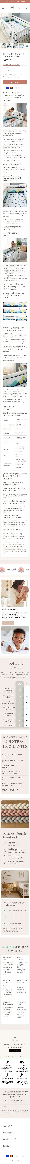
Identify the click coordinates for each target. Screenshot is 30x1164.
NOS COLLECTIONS (8, 623)
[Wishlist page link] (19, 8)
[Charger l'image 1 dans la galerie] (3, 45)
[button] (3, 8)
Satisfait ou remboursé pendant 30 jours (14, 549)
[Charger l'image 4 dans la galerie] (21, 45)
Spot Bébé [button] (7, 1126)
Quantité (5, 67)
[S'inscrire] (26, 1107)
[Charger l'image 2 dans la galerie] (9, 45)
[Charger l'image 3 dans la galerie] (15, 45)
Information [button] (8, 1132)
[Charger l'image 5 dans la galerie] (27, 45)
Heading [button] (6, 1145)
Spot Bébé (17, 1160)
